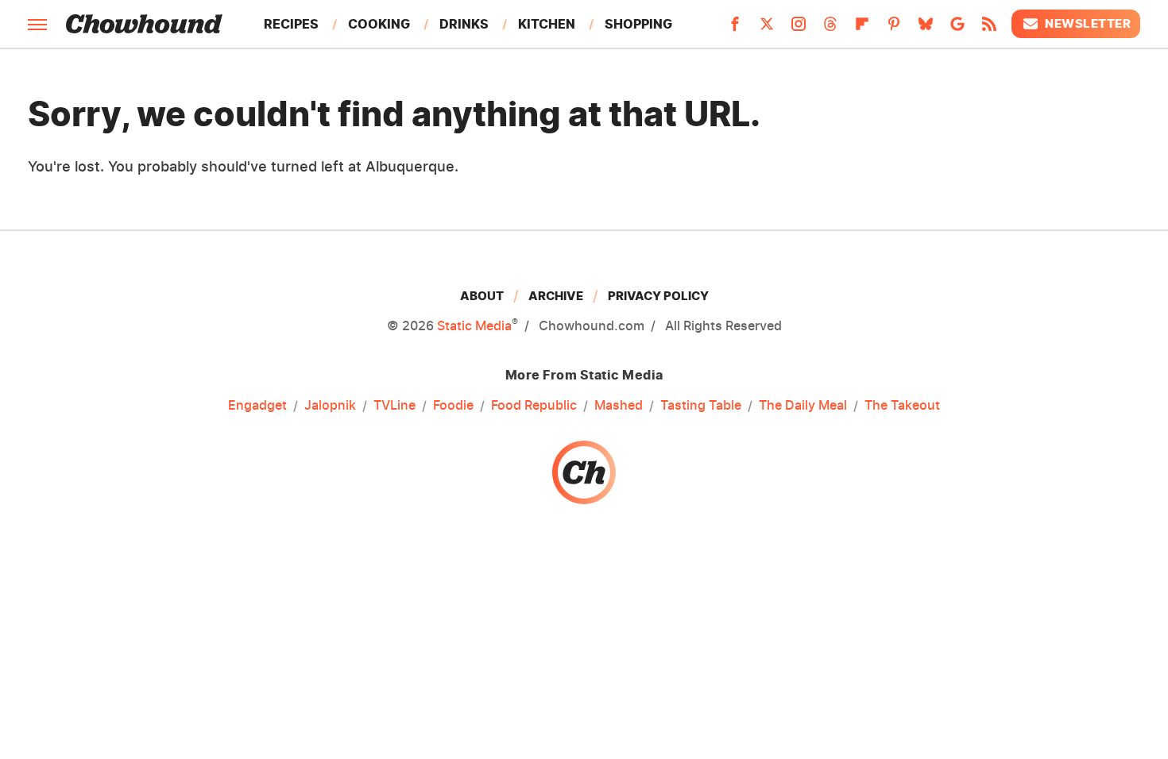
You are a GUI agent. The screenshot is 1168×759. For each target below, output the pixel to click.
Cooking (379, 24)
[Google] (957, 28)
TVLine (394, 405)
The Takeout (902, 405)
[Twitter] (766, 28)
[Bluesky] (925, 28)
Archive (555, 295)
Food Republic (534, 405)
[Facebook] (735, 28)
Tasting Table (700, 405)
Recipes (291, 24)
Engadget (257, 405)
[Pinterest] (893, 28)
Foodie (453, 405)
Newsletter (1088, 23)
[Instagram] (798, 28)
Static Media (474, 325)
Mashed (618, 405)
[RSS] (989, 28)
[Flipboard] (862, 28)
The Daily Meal (803, 405)
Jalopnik (330, 405)
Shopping (638, 24)
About (482, 295)
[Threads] (830, 28)
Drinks (464, 24)
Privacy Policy (658, 295)
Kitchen (546, 24)
